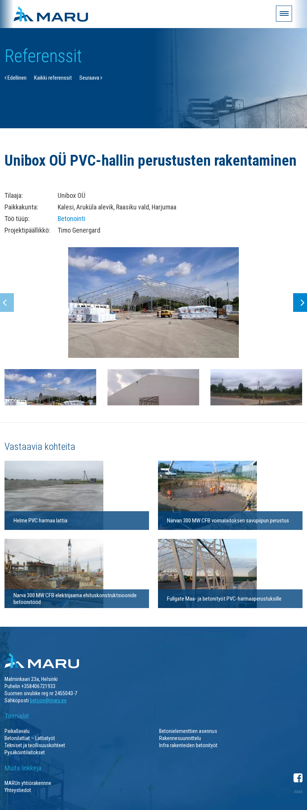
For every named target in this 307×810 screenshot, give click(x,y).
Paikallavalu (17, 731)
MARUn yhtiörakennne (27, 783)
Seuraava (89, 77)
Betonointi (71, 219)
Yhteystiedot (17, 790)
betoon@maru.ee (48, 700)
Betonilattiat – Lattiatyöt (29, 738)
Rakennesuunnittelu (180, 738)
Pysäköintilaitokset (24, 752)
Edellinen (16, 77)
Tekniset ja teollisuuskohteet (34, 745)
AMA (298, 791)
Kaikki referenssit (53, 77)
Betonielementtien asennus (188, 731)
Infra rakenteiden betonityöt (188, 745)
